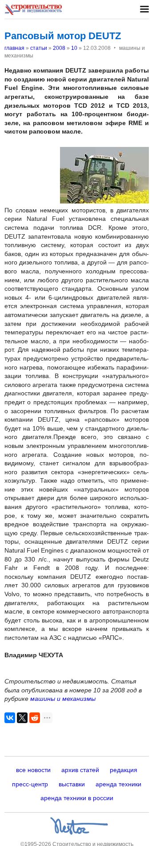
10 (74, 48)
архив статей (80, 769)
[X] (22, 717)
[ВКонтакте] (9, 717)
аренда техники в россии (76, 797)
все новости (33, 769)
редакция (123, 769)
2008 (59, 48)
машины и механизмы (63, 698)
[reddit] (34, 717)
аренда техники (118, 784)
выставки (72, 784)
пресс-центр (30, 784)
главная (14, 48)
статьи (38, 48)
